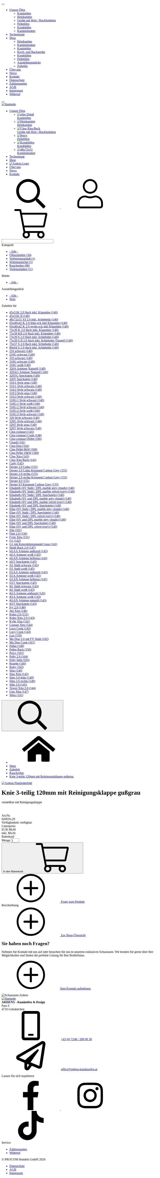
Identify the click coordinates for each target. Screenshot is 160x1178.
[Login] (90, 207)
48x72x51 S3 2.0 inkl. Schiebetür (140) (33, 319)
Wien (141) (16, 695)
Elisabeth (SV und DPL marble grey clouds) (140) (40, 498)
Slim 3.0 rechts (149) (22, 681)
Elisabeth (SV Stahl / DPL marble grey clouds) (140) (41, 488)
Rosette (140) (17, 663)
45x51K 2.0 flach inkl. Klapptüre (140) (33, 312)
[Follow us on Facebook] (31, 1109)
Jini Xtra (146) (18, 611)
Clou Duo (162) (19, 445)
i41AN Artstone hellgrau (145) (28, 558)
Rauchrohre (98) (19, 265)
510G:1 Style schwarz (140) (26, 400)
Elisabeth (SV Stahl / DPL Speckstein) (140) (36, 495)
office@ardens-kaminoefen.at (79, 1069)
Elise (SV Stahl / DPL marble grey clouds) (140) (39, 509)
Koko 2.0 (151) (18, 614)
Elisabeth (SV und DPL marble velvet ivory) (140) (40, 502)
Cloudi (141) (17, 442)
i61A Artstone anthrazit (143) (27, 593)
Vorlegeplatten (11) (21, 269)
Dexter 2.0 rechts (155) (23, 474)
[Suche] (31, 207)
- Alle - (13, 251)
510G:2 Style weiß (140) (24, 410)
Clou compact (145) (21, 431)
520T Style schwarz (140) (25, 428)
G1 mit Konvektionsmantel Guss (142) (33, 544)
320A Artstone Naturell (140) (27, 368)
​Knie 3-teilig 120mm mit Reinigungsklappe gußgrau (41, 776)
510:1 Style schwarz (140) (25, 386)
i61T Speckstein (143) (23, 603)
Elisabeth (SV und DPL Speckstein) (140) (35, 505)
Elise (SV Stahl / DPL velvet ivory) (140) (34, 516)
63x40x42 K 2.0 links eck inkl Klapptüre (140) (38, 323)
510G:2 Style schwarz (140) (26, 407)
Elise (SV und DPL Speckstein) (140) (32, 523)
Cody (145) (16, 463)
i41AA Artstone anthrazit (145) (28, 551)
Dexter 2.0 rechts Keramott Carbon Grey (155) (38, 477)
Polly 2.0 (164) (18, 656)
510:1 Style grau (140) (23, 382)
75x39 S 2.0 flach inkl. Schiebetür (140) (34, 337)
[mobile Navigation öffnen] (3, 101)
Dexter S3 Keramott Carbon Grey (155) (34, 484)
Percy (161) (16, 653)
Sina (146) (15, 670)
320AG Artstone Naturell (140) (28, 372)
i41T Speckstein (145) (23, 561)
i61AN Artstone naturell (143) (27, 600)
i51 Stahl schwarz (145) (24, 565)
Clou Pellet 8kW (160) (23, 449)
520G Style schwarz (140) (25, 421)
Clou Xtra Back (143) (22, 460)
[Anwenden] (32, 715)
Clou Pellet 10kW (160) (24, 453)
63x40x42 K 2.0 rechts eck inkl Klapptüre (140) (39, 326)
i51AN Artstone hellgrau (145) (28, 579)
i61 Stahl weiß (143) (22, 589)
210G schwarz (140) (22, 354)
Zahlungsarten (18, 83)
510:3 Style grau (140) (23, 393)
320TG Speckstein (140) (24, 375)
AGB (12, 87)
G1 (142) (15, 540)
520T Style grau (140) (23, 424)
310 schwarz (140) (20, 358)
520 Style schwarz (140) (24, 417)
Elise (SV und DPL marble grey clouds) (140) (37, 519)
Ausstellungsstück (13, 289)
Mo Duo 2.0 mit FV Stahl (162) (29, 639)
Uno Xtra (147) (18, 691)
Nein (12, 299)
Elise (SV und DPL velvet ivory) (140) (33, 526)
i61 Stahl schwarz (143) (24, 586)
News (13, 73)
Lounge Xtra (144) (21, 625)
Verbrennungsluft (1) (22, 258)
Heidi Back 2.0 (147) (22, 547)
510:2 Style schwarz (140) (25, 389)
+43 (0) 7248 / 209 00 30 (76, 1039)
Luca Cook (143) (20, 628)
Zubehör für (9, 305)
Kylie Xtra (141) (19, 621)
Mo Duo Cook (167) (22, 642)
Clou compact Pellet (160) (25, 438)
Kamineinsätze (26, 31)
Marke (6, 275)
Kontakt (14, 76)
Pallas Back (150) (20, 649)
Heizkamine (24, 17)
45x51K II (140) (19, 316)
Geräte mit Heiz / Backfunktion (36, 20)
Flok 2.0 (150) (18, 533)
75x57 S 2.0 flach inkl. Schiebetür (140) (34, 344)
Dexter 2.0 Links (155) (23, 467)
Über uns (15, 69)
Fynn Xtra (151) (19, 537)
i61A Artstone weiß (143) (25, 596)
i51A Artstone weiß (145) (25, 575)
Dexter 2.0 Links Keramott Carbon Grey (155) (38, 470)
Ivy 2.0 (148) (17, 607)
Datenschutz (17, 80)
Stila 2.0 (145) (18, 684)
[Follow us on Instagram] (90, 1109)
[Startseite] (9, 104)
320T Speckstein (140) (23, 379)
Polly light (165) (19, 660)
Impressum (16, 90)
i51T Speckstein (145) (23, 582)
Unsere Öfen (17, 10)
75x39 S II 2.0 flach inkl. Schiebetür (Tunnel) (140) (41, 340)
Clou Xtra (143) (19, 456)
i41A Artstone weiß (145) (25, 554)
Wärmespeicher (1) (21, 262)
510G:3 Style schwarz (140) (26, 414)
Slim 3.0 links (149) (21, 677)
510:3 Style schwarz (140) (25, 396)
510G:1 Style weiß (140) (24, 403)
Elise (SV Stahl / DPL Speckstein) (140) (34, 512)
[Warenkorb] (31, 237)
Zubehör (22, 66)
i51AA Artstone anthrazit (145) (28, 572)
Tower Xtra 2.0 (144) (22, 688)
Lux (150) (15, 635)
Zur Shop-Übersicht (72, 935)
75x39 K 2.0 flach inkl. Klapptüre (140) (34, 330)
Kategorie (8, 245)
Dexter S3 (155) (19, 481)
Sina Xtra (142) (18, 674)
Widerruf (14, 94)
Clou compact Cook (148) (25, 435)
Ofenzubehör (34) (20, 255)
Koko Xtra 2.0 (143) (22, 618)
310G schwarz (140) (22, 361)
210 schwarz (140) (20, 351)
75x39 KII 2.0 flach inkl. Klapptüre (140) (34, 333)
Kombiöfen (24, 27)
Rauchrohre (16, 773)
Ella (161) (15, 530)
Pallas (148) (16, 646)
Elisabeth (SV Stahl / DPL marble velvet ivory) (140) (42, 491)
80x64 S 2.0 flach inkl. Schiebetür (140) (34, 347)
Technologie (17, 34)
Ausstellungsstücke (29, 62)
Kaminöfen (24, 13)
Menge (6, 840)
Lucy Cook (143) (20, 632)
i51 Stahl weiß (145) (22, 568)
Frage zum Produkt (72, 901)
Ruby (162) (16, 667)
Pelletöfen (23, 24)
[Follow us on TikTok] (31, 1139)
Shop (12, 38)
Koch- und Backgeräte (31, 52)
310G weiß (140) (20, 365)
